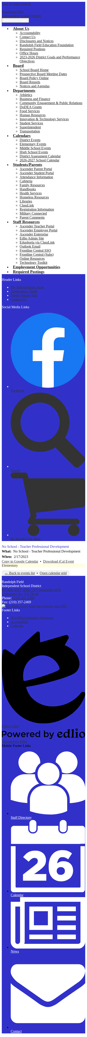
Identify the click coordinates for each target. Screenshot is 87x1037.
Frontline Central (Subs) (37, 254)
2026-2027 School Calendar (39, 160)
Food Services (30, 111)
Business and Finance (35, 99)
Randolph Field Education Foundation (47, 45)
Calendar (17, 626)
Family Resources (32, 185)
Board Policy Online (34, 78)
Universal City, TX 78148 (32, 592)
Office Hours (29, 53)
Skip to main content (16, 4)
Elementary (10, 565)
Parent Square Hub (24, 295)
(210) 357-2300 (23, 598)
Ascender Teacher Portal (37, 226)
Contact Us (27, 37)
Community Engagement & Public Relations (51, 103)
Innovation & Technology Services (44, 119)
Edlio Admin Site (32, 238)
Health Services (31, 193)
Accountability (30, 33)
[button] (21, 28)
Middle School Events (35, 148)
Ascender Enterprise (34, 234)
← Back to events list (20, 573)
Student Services (31, 123)
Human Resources (33, 115)
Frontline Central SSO (35, 250)
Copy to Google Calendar (20, 561)
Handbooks (28, 189)
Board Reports (30, 82)
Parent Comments (32, 217)
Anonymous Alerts (24, 291)
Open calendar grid (53, 573)
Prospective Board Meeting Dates (43, 74)
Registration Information (37, 209)
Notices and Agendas (35, 86)
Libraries (26, 201)
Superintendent (30, 127)
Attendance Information (36, 177)
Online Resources (32, 258)
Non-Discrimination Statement (32, 618)
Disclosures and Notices (37, 41)
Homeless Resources (34, 197)
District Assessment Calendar (40, 156)
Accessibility (20, 622)
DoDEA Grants (31, 107)
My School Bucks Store (27, 287)
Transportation (30, 131)
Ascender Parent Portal (36, 169)
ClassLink (27, 205)
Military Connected (33, 213)
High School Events (34, 152)
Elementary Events (33, 144)
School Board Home (34, 70)
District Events (30, 140)
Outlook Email (30, 246)
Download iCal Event (58, 561)
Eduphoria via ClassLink (37, 242)
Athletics (26, 95)
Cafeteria (26, 181)
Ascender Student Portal (37, 173)
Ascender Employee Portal (38, 230)
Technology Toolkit (33, 262)
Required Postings (32, 49)
